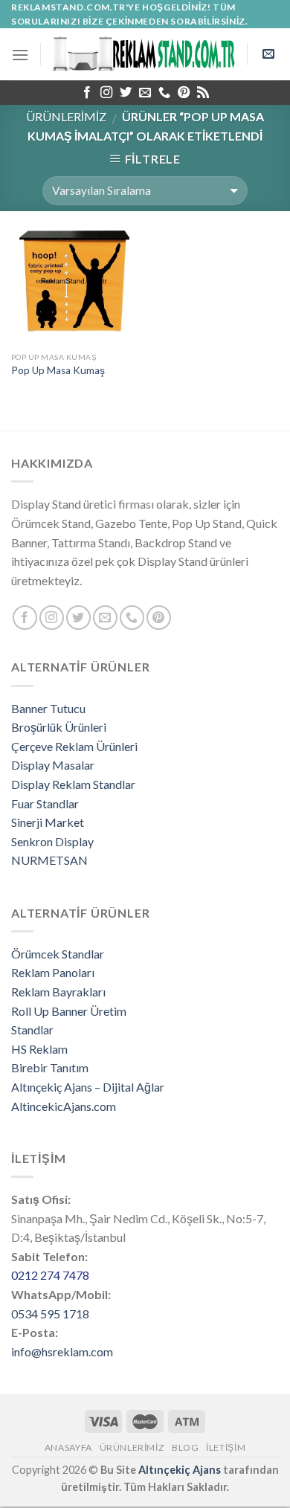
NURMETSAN (49, 860)
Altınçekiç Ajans (179, 1469)
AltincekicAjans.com (63, 1106)
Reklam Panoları (52, 972)
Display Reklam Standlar (73, 784)
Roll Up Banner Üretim (68, 1011)
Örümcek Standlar (57, 954)
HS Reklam (39, 1049)
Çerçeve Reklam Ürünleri (74, 746)
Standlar (32, 1029)
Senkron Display (52, 841)
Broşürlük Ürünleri (58, 727)
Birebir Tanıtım (49, 1067)
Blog (185, 1447)
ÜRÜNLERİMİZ (66, 116)
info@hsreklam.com (62, 1351)
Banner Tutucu (48, 708)
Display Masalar (52, 765)
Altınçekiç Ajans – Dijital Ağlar (87, 1087)
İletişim (225, 1447)
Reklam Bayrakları (58, 992)
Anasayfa (68, 1447)
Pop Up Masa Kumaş (58, 370)
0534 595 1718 (50, 1313)
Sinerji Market (47, 822)
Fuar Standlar (45, 803)
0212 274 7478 (50, 1275)
